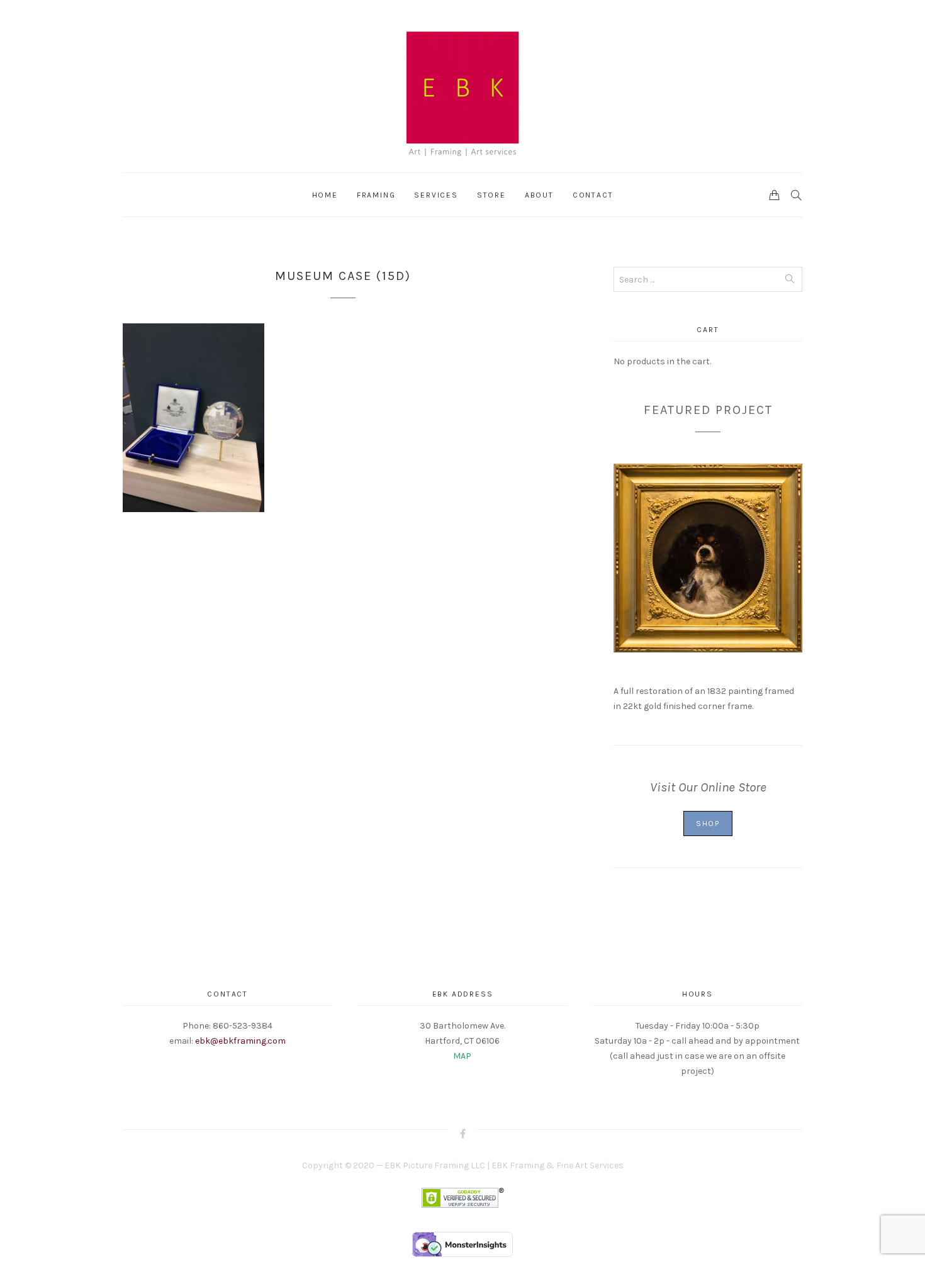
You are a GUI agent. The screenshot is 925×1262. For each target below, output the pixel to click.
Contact (593, 195)
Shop (708, 823)
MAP (462, 1056)
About (539, 195)
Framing (376, 195)
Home (325, 195)
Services (435, 195)
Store (491, 195)
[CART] (774, 194)
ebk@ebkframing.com (240, 1041)
